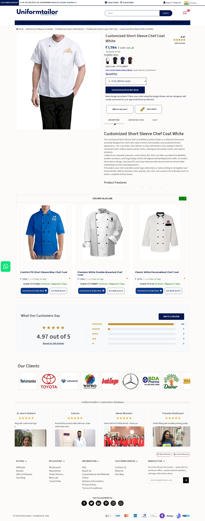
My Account (55, 469)
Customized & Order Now (125, 90)
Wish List (53, 480)
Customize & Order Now (34, 293)
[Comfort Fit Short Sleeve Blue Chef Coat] (45, 232)
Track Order (55, 483)
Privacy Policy (89, 487)
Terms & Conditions (92, 490)
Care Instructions (136, 120)
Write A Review (171, 318)
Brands (19, 473)
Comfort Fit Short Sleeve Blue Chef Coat (43, 272)
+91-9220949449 (43, 2)
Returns (119, 473)
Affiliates (20, 469)
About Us (86, 473)
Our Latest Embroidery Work (119, 70)
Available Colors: (111, 54)
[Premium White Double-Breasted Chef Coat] (102, 232)
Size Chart (151, 109)
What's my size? (120, 109)
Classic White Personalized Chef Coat (157, 272)
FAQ (84, 469)
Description (114, 120)
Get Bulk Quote (53, 293)
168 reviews (179, 43)
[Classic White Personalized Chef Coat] (160, 232)
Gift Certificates (24, 476)
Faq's (155, 120)
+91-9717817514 (28, 2)
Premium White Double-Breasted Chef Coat (100, 273)
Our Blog (20, 480)
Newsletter (55, 473)
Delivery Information (93, 483)
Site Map (119, 476)
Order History (56, 476)
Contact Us (120, 469)
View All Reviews (182, 456)
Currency (193, 3)
